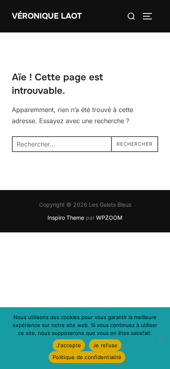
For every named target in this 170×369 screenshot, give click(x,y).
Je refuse (105, 345)
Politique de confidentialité (87, 357)
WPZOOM (109, 217)
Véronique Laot (47, 16)
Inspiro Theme (65, 217)
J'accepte (69, 345)
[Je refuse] (160, 338)
